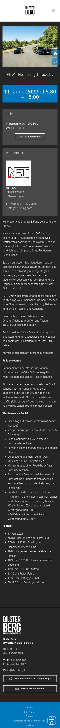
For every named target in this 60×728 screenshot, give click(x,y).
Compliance (29, 725)
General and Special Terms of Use (29, 720)
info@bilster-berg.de (15, 670)
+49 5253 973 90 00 (15, 660)
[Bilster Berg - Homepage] (12, 624)
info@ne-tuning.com (20, 208)
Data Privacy (29, 712)
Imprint (29, 707)
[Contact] (55, 53)
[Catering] (55, 61)
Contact (29, 716)
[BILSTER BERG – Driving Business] (30, 10)
